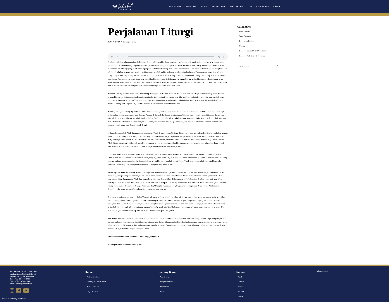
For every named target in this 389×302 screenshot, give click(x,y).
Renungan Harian (129, 42)
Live (250, 6)
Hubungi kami (322, 271)
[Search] (277, 66)
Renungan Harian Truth (96, 282)
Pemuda (241, 286)
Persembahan (236, 6)
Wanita (241, 291)
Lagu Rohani (262, 6)
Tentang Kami (175, 6)
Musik (240, 296)
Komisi (204, 6)
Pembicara (191, 6)
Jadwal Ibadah (93, 277)
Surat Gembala (245, 36)
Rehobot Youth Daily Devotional (253, 51)
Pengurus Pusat (166, 282)
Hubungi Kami (219, 6)
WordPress (22, 298)
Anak (240, 277)
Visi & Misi (165, 277)
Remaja (241, 282)
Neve (4, 298)
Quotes (242, 46)
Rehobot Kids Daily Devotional (252, 56)
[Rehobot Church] (123, 6)
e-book (277, 6)
